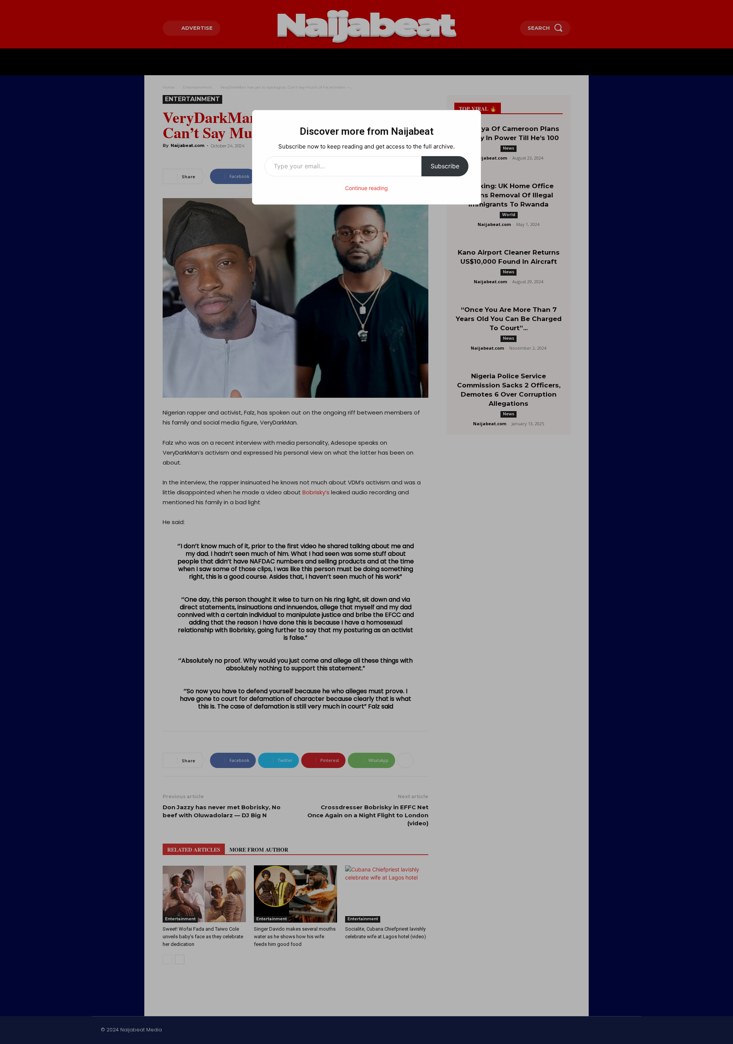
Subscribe (445, 166)
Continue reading (366, 188)
